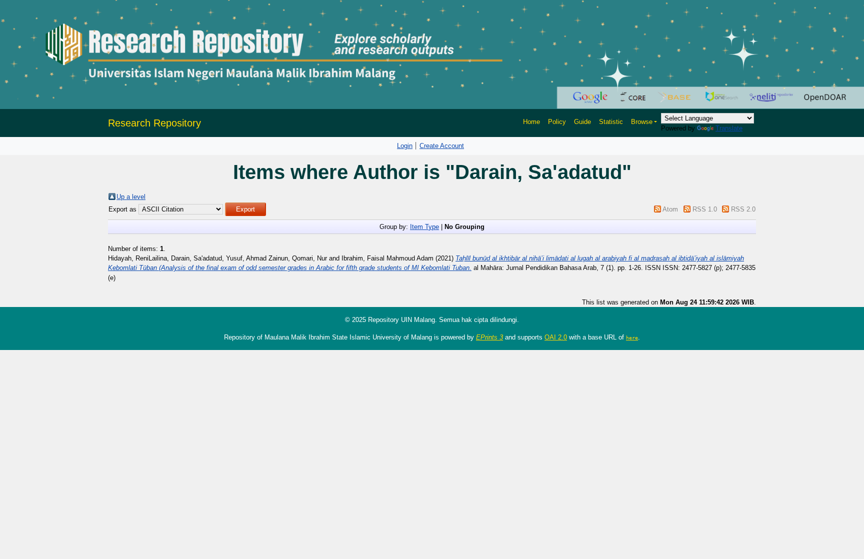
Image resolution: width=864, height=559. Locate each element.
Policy (557, 122)
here (632, 337)
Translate (729, 128)
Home (531, 122)
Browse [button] (641, 122)
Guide (582, 122)
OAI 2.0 (555, 337)
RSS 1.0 (704, 209)
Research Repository (154, 123)
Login (404, 146)
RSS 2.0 (743, 209)
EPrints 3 (489, 337)
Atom (670, 209)
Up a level (131, 196)
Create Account (442, 146)
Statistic (611, 122)
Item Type (424, 226)
